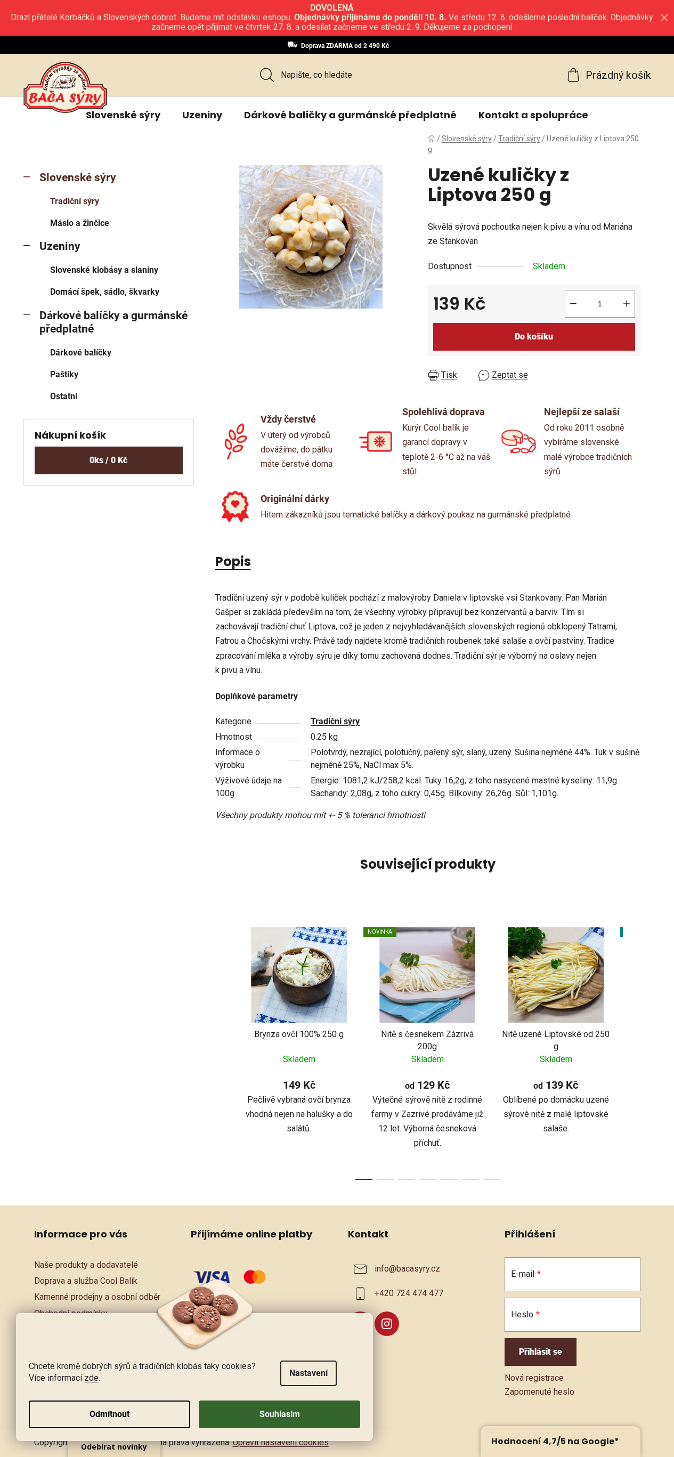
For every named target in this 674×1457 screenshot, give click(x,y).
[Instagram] (387, 1324)
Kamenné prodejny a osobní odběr (97, 1297)
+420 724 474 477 (409, 1293)
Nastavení (308, 1373)
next (631, 1050)
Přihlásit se (540, 1352)
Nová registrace (534, 1378)
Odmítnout (109, 1414)
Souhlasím (279, 1414)
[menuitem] (123, 115)
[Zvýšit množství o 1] (627, 303)
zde (91, 1378)
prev (223, 1050)
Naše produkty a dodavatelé (86, 1265)
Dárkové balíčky (80, 352)
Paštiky (64, 374)
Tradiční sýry (74, 201)
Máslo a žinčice (79, 223)
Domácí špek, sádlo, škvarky (104, 292)
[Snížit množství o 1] (573, 303)
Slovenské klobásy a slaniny (104, 270)
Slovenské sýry (77, 177)
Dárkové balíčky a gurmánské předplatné (113, 322)
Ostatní (63, 396)
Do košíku (534, 336)
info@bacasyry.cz (407, 1269)
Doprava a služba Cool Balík (85, 1281)
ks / (108, 460)
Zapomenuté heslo (539, 1392)
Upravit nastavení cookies (281, 1442)
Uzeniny (59, 246)
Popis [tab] (233, 561)
